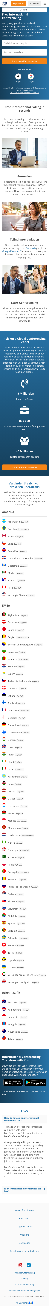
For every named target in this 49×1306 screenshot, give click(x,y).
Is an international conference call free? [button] (23, 1190)
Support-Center (24, 1226)
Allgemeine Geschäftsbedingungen (31, 89)
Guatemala (24, 1303)
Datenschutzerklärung (24, 1272)
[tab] (24, 1119)
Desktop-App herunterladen (24, 1251)
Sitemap (24, 1278)
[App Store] (13, 1082)
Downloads (24, 1242)
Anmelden (34, 3)
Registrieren (18, 3)
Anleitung (24, 1234)
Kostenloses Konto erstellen (24, 61)
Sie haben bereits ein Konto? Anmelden (24, 93)
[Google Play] (35, 1082)
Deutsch (24, 9)
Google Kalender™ (12, 251)
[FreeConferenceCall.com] (4, 3)
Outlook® (31, 248)
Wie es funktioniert (24, 1210)
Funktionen (24, 1218)
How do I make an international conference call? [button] (21, 1119)
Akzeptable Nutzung (24, 1284)
